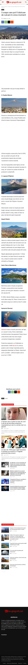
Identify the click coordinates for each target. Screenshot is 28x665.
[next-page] (4, 571)
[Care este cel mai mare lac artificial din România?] (5, 566)
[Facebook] (2, 22)
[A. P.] (2, 18)
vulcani (6, 398)
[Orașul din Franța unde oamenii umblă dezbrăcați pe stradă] (5, 545)
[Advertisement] (14, 73)
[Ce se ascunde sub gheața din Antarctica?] (5, 552)
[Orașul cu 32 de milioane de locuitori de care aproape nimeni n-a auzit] (5, 530)
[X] (9, 22)
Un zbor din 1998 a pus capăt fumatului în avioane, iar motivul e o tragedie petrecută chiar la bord (13, 451)
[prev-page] (2, 571)
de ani (15, 345)
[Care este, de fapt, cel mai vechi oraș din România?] (5, 559)
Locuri (6, 6)
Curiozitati (3, 419)
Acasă (2, 6)
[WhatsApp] (5, 22)
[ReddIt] (12, 22)
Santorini (4, 329)
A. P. (5, 18)
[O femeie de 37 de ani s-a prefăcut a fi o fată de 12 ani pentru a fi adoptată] (5, 481)
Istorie (3, 447)
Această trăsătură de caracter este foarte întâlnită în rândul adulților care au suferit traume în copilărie (18, 488)
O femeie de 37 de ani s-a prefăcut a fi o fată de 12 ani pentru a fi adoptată (18, 481)
